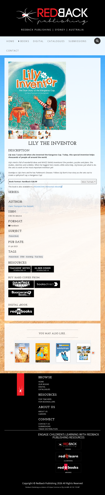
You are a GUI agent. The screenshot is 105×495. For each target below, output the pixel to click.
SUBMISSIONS (44, 426)
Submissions (78, 41)
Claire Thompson (15, 206)
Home (10, 41)
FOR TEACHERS (44, 399)
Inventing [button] (29, 257)
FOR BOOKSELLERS (46, 401)
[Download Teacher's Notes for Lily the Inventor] (19, 269)
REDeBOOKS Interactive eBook (47, 186)
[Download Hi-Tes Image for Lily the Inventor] (42, 269)
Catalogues (56, 41)
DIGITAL (41, 387)
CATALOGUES (44, 389)
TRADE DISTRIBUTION (48, 429)
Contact (12, 50)
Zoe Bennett (28, 206)
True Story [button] (39, 257)
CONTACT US (44, 424)
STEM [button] (22, 257)
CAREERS (42, 414)
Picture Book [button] (14, 236)
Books (24, 41)
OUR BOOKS (43, 384)
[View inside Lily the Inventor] (15, 134)
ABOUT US (43, 411)
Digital (38, 41)
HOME (41, 381)
